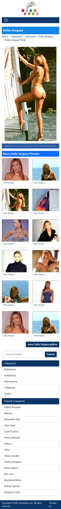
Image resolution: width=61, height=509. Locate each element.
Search (51, 354)
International (10, 381)
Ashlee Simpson (13, 462)
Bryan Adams (11, 468)
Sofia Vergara (46, 36)
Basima (8, 413)
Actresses (30, 36)
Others (7, 443)
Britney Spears (12, 486)
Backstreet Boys (12, 480)
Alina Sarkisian (12, 437)
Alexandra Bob (12, 419)
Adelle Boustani (12, 407)
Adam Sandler (11, 456)
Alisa (7, 450)
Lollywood (9, 387)
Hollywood (16, 36)
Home (5, 36)
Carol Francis (11, 431)
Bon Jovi (8, 474)
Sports (7, 393)
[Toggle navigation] (6, 20)
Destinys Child (12, 492)
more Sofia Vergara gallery (42, 344)
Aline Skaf (9, 425)
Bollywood (9, 369)
